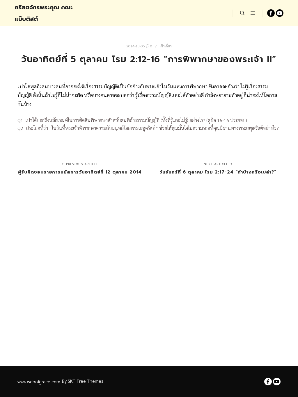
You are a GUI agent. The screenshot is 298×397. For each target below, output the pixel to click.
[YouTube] (279, 13)
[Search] (242, 13)
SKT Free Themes (85, 381)
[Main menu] (253, 13)
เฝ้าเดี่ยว (165, 46)
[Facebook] (271, 13)
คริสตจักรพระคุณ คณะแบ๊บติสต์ (44, 13)
